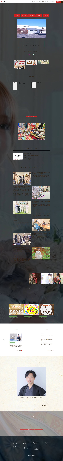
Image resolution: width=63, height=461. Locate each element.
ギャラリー (15, 443)
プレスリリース (26, 448)
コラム (45, 1)
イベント (40, 1)
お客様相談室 (58, 1)
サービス (36, 1)
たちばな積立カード (52, 1)
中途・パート (47, 444)
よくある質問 (37, 424)
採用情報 (46, 442)
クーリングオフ (36, 444)
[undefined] (16, 132)
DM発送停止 (25, 424)
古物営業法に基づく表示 (37, 449)
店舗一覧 (43, 1)
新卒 (46, 443)
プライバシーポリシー (36, 448)
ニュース (48, 1)
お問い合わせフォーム (31, 429)
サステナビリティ (26, 447)
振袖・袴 (33, 1)
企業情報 (24, 443)
